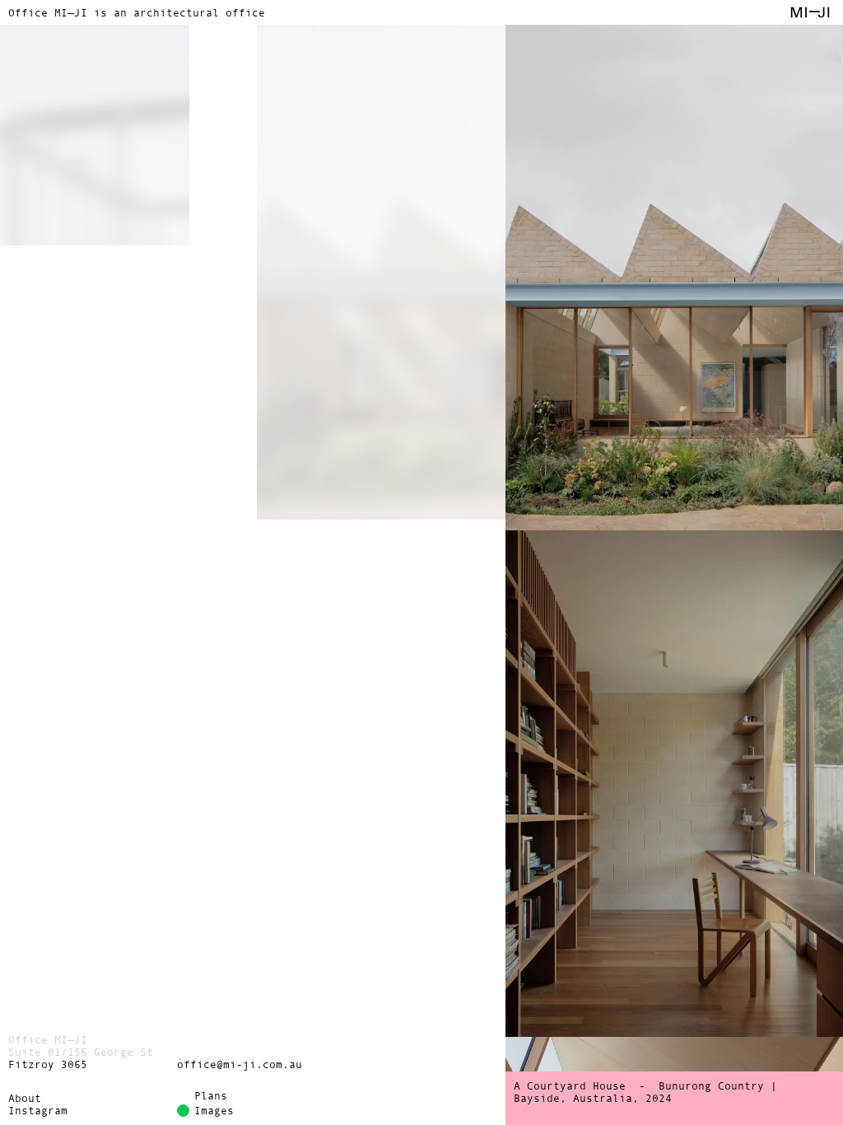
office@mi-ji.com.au (239, 1064)
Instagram (38, 1110)
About (24, 1098)
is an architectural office (136, 13)
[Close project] (252, 542)
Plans (210, 1096)
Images (214, 1110)
